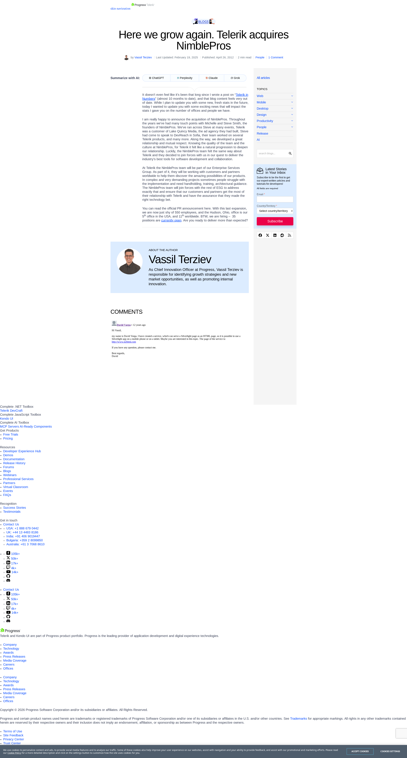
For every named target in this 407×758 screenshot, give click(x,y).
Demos (8, 455)
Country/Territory (266, 206)
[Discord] (8, 581)
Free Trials (10, 434)
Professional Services (18, 479)
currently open (171, 220)
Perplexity (186, 78)
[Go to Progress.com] (10, 632)
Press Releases (14, 656)
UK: (22, 532)
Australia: (25, 544)
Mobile (261, 102)
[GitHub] (8, 577)
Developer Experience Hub (22, 451)
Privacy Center (13, 739)
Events (8, 491)
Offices (8, 668)
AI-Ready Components (36, 426)
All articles (263, 78)
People (259, 57)
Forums (8, 467)
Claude (213, 78)
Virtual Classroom (15, 487)
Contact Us (11, 524)
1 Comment (275, 57)
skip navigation (120, 8)
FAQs (7, 495)
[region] (203, 751)
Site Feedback (13, 735)
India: (23, 536)
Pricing (8, 438)
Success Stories (14, 507)
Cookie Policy (14, 752)
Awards (8, 652)
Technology (11, 648)
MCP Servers (9, 426)
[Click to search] (290, 153)
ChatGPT (158, 78)
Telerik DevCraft (11, 410)
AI (258, 139)
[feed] (289, 235)
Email (260, 194)
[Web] (275, 96)
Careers (8, 664)
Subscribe (275, 221)
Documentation (13, 459)
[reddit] (282, 235)
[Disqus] (179, 359)
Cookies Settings (390, 751)
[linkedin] (275, 235)
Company (10, 644)
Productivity (265, 121)
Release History (14, 463)
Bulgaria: (24, 540)
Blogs (7, 471)
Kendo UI (6, 418)
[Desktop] (275, 109)
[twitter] (268, 235)
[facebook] (260, 235)
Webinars (10, 475)
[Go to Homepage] (143, 8)
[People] (275, 127)
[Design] (275, 115)
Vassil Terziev (143, 57)
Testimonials (12, 511)
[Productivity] (275, 121)
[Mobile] (275, 102)
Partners (9, 483)
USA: (22, 528)
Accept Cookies (360, 751)
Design (261, 114)
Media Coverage (14, 660)
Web (260, 96)
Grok (237, 78)
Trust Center (12, 743)
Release (262, 133)
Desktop (262, 108)
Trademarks (298, 718)
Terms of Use (12, 731)
